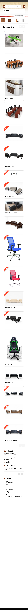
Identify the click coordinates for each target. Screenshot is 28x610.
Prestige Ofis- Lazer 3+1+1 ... (11, 382)
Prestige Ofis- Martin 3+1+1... (11, 401)
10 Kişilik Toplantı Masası (10, 74)
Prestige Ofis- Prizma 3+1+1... (11, 326)
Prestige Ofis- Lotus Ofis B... (11, 142)
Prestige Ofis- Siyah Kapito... (11, 178)
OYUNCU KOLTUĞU (9, 364)
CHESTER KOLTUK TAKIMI (11, 212)
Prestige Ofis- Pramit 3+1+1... (11, 196)
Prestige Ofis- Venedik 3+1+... (11, 231)
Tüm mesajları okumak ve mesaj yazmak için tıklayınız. (13, 469)
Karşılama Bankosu (9, 98)
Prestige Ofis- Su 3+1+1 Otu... (11, 420)
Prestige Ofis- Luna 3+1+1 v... (11, 166)
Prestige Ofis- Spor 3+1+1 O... (11, 440)
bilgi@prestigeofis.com (10, 492)
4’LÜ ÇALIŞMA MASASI (10, 51)
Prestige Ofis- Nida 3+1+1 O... (11, 307)
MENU (7, 11)
